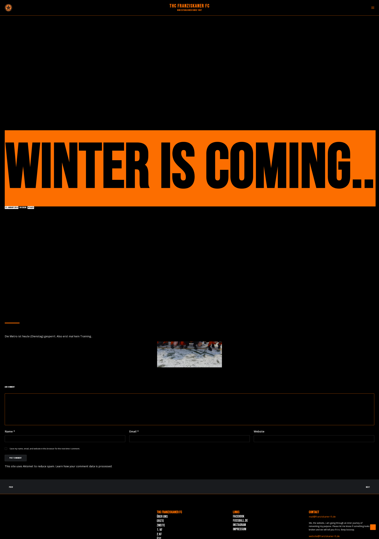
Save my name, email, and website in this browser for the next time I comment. (45, 448)
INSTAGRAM (239, 525)
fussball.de (240, 520)
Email (134, 431)
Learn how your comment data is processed (84, 466)
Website (259, 431)
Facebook (238, 516)
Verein (23, 207)
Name (10, 431)
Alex (31, 207)
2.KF (159, 534)
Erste (160, 521)
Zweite (161, 525)
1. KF (159, 530)
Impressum (239, 529)
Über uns (162, 516)
